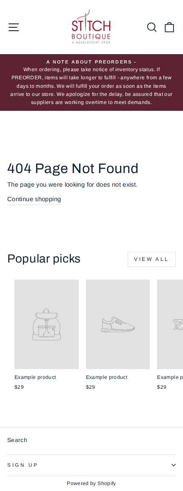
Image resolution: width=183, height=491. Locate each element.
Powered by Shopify (91, 483)
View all (151, 259)
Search (17, 440)
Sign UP (23, 465)
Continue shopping (34, 199)
